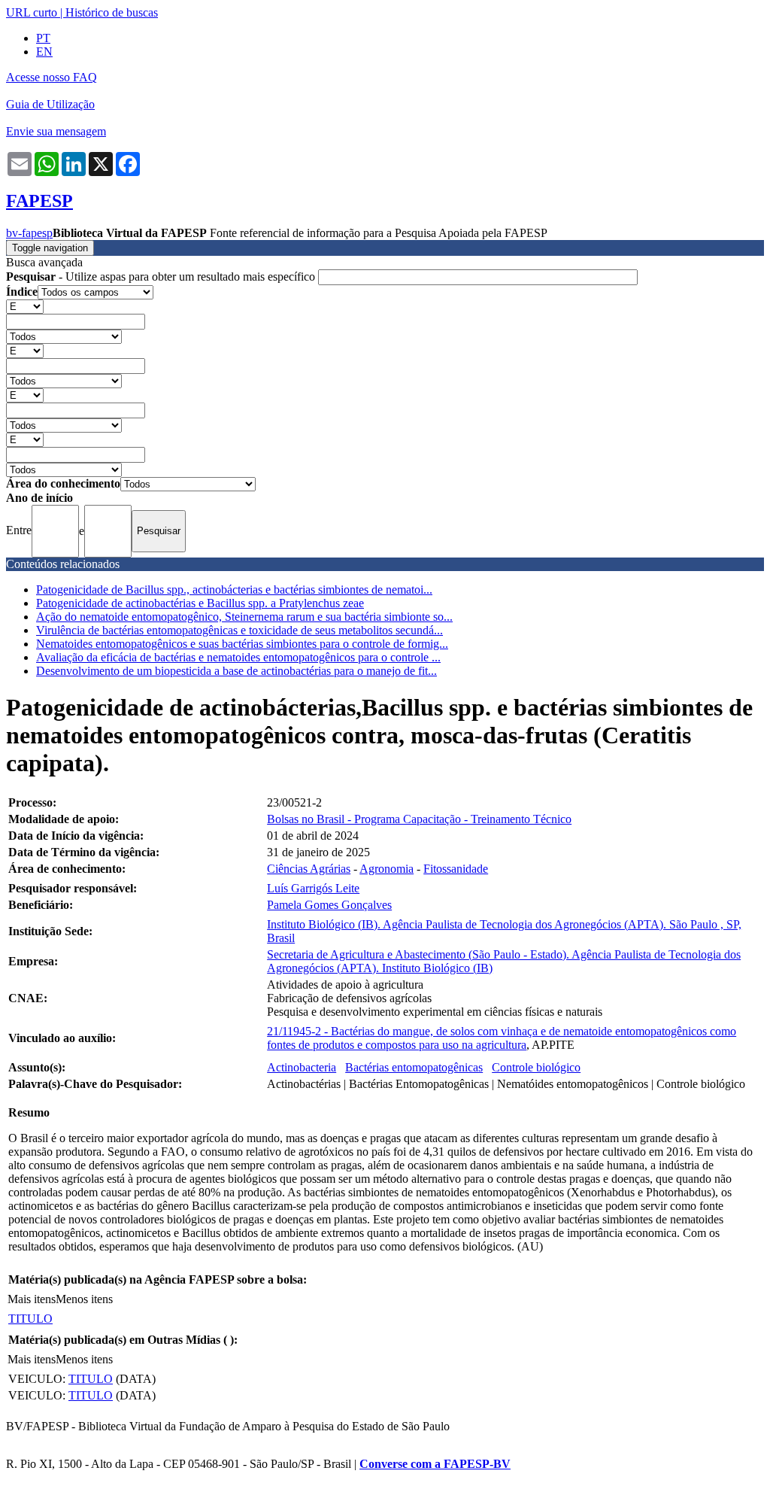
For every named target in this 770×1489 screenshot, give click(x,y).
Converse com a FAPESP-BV (435, 1463)
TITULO (30, 1318)
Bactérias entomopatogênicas (414, 1067)
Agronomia (386, 868)
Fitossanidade (455, 868)
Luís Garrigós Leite (313, 888)
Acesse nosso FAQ (51, 77)
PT (43, 38)
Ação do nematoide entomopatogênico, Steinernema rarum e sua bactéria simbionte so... (244, 616)
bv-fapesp (29, 232)
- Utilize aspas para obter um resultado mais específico (162, 276)
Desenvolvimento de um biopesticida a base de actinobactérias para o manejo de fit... (236, 670)
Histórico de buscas (111, 12)
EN (44, 51)
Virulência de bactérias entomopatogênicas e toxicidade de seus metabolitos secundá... (239, 630)
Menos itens (84, 1299)
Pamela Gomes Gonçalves (329, 904)
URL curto (31, 12)
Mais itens (32, 1299)
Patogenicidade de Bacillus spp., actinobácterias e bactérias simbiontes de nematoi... (234, 589)
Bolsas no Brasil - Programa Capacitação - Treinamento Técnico (419, 819)
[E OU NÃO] (25, 305)
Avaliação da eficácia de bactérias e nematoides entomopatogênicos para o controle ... (238, 657)
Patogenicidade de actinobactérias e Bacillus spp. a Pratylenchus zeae (200, 603)
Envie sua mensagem (56, 131)
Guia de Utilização (50, 104)
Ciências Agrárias (308, 868)
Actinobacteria (301, 1067)
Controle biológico (536, 1067)
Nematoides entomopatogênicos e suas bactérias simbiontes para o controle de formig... (242, 643)
